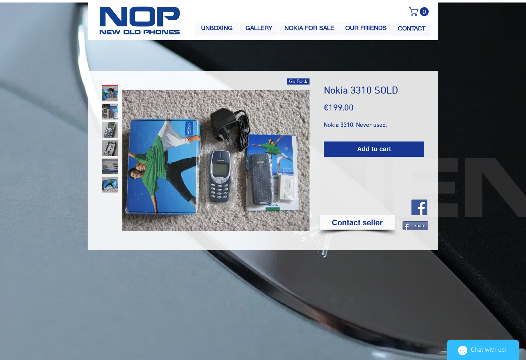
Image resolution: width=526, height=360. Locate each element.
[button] (420, 11)
